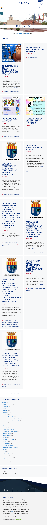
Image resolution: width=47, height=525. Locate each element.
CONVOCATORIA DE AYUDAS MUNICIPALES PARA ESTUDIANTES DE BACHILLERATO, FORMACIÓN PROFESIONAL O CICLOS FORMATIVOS (11, 360)
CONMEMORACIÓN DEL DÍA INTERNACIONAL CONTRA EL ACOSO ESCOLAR (10, 70)
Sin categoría (5, 460)
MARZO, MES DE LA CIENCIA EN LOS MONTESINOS (34, 121)
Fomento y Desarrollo (7, 324)
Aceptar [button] (18, 519)
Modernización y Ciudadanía (10, 431)
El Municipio (6, 455)
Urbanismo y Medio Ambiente (10, 447)
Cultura (14, 320)
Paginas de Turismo (8, 457)
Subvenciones (15, 326)
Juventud (15, 244)
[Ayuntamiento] (2, 8)
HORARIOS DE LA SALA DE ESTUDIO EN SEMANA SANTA (35, 49)
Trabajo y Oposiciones (8, 445)
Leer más (16, 87)
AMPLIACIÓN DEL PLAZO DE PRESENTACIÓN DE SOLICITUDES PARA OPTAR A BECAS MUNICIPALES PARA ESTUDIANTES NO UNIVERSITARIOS (34, 229)
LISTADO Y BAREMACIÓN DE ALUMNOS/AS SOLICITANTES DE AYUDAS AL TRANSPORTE (9, 169)
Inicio (18, 33)
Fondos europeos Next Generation (11, 418)
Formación (42, 170)
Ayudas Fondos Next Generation (12, 421)
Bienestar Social (7, 242)
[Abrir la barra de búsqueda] (39, 8)
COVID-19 (5, 406)
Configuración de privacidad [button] (9, 519)
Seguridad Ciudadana (8, 439)
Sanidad (5, 437)
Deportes (4, 322)
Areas (4, 451)
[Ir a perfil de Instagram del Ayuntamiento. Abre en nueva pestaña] (26, 3)
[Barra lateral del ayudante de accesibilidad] (1, 13)
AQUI (12, 511)
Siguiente (19, 393)
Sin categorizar (5, 462)
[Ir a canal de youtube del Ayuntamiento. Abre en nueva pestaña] (28, 3)
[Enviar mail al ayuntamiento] (19, 3)
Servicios (5, 441)
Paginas (4, 449)
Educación (27, 33)
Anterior (4, 393)
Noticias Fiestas (7, 433)
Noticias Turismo (7, 435)
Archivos (4, 471)
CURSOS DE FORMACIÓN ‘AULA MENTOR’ (34, 147)
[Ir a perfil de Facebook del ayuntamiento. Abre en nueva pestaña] (22, 3)
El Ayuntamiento (7, 453)
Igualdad (10, 244)
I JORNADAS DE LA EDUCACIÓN (10, 120)
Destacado (6, 91)
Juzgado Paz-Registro (8, 429)
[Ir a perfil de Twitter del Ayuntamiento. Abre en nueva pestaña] (24, 3)
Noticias (22, 33)
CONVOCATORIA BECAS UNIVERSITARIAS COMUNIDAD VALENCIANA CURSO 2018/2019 (35, 266)
